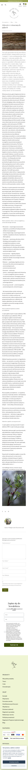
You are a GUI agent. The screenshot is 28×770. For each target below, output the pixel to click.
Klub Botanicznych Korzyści (10, 704)
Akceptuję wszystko (14, 762)
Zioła (16, 22)
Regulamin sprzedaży (8, 712)
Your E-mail (5, 568)
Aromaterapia (6, 686)
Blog (12, 22)
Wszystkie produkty (8, 678)
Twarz (4, 681)
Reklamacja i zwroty (8, 714)
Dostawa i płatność (8, 709)
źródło (23, 184)
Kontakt (5, 696)
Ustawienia (14, 765)
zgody (9, 757)
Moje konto (6, 698)
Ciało (4, 684)
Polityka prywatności (8, 717)
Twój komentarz (6, 543)
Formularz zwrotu (7, 701)
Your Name (5, 561)
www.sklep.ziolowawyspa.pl (15, 404)
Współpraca (6, 706)
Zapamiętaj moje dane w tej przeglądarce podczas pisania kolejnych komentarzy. (12, 584)
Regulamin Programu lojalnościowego (13, 720)
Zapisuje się (14, 645)
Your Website (5, 575)
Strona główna (5, 22)
